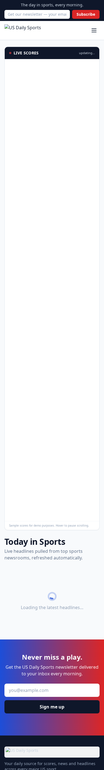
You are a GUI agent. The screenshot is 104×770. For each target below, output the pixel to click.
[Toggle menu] (94, 30)
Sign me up (52, 707)
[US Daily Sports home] (22, 30)
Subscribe (86, 14)
